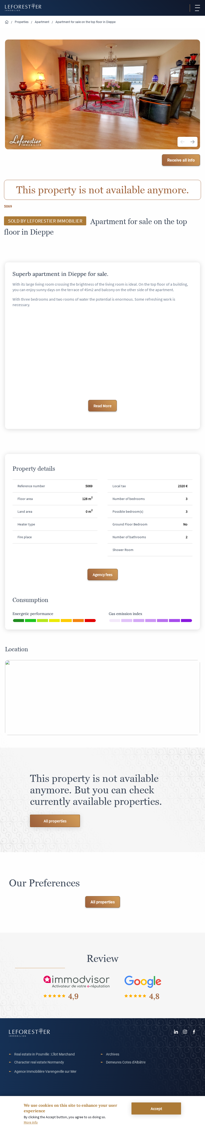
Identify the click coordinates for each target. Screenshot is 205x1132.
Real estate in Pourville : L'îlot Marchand (44, 1054)
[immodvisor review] (76, 981)
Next (193, 142)
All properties (55, 820)
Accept (156, 1108)
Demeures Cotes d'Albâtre (126, 1062)
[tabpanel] (102, 94)
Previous (183, 142)
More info (31, 1122)
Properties (21, 22)
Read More (103, 405)
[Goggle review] (143, 981)
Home (6, 22)
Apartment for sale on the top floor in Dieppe (86, 22)
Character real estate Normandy (39, 1062)
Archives (112, 1054)
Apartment (42, 22)
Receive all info (181, 160)
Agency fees (102, 574)
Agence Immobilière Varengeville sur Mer (45, 1071)
